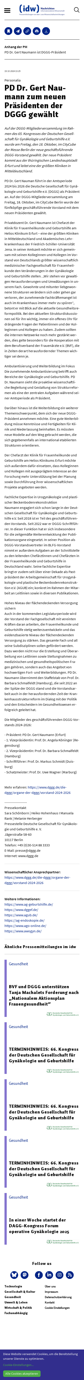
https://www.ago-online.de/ (25, 925)
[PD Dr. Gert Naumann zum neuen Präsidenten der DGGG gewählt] (18, 31)
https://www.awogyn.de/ (23, 931)
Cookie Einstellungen (57, 1308)
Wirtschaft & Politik (18, 1308)
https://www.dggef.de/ (21, 909)
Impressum (51, 1292)
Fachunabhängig (16, 1313)
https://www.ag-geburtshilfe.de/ (28, 904)
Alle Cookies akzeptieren (21, 1374)
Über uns (50, 1286)
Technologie (13, 1286)
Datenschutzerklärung (58, 1297)
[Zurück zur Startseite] (42, 9)
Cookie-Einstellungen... (18, 1365)
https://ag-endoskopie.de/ (24, 920)
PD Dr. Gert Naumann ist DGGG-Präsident (35, 52)
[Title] (27, 31)
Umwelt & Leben (16, 1302)
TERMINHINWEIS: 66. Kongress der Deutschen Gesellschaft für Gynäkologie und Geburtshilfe (44, 1055)
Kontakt (49, 1302)
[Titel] (8, 31)
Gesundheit (12, 1297)
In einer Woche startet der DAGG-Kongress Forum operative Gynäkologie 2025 (39, 1226)
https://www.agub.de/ (21, 915)
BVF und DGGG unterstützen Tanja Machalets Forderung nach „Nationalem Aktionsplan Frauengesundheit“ (44, 995)
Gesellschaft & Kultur (19, 1292)
